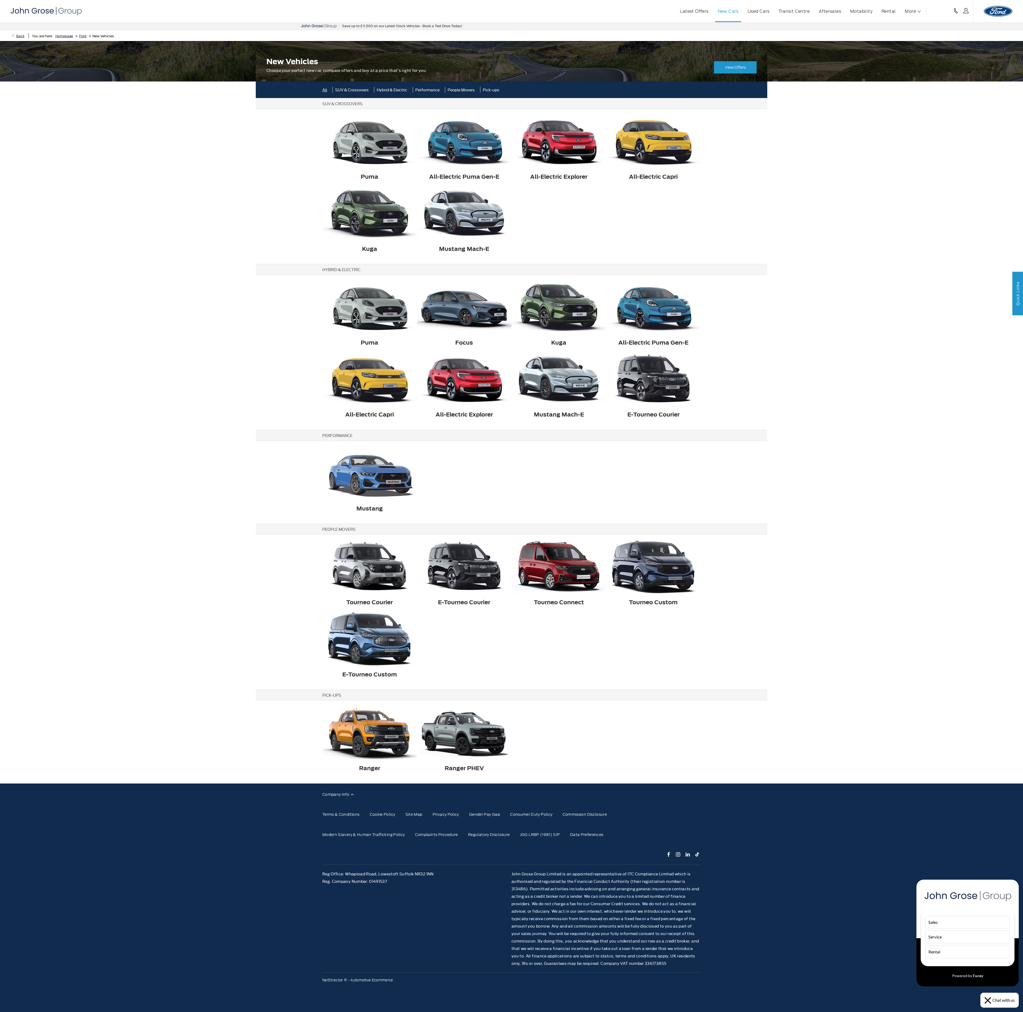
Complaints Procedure (436, 835)
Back (20, 35)
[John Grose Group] (46, 11)
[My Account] (966, 11)
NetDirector (333, 980)
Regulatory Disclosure (489, 835)
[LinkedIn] (687, 854)
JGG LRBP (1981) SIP (540, 835)
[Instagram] (678, 854)
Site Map (414, 814)
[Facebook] (668, 854)
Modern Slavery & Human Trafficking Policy (363, 835)
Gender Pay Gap (484, 814)
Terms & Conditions (340, 814)
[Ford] (998, 11)
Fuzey (978, 975)
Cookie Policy (382, 814)
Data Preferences (586, 835)
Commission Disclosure (585, 814)
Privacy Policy (446, 814)
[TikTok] (697, 854)
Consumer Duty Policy (531, 814)
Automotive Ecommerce (371, 980)
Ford (82, 35)
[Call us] (956, 11)
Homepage (64, 35)
